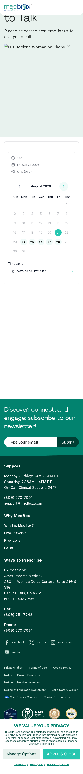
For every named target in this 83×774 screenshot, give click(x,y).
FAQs (8, 547)
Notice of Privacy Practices (22, 675)
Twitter (41, 642)
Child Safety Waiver (65, 690)
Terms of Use (38, 667)
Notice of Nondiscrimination (22, 682)
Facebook (18, 642)
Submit (67, 442)
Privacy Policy (13, 667)
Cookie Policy (62, 667)
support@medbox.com (23, 503)
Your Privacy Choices (23, 697)
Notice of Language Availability (24, 690)
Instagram (65, 642)
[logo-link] (33, 718)
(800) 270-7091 (18, 497)
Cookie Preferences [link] (57, 697)
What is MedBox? (19, 525)
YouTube (17, 652)
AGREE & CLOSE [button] (61, 754)
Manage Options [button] (21, 754)
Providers (12, 540)
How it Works (15, 532)
